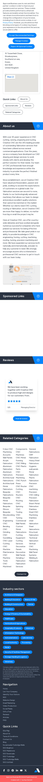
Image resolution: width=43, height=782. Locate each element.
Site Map (6, 731)
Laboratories (27, 638)
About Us (24, 99)
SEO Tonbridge (8, 757)
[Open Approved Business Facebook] (4, 770)
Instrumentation (11, 638)
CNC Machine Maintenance (8, 549)
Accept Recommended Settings (21, 35)
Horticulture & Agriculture (15, 623)
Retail (7, 647)
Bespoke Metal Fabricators (8, 501)
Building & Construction (14, 604)
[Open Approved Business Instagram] (8, 770)
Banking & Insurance (12, 600)
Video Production (10, 706)
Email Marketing (9, 703)
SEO (4, 697)
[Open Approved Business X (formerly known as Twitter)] (25, 770)
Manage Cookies (21, 41)
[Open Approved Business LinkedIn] (17, 770)
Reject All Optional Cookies (21, 46)
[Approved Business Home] (37, 770)
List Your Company (10, 692)
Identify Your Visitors (11, 694)
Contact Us (21, 574)
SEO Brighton (8, 748)
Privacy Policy (8, 23)
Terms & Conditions (10, 736)
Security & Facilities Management (17, 652)
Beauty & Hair (30, 600)
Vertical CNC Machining (33, 546)
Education (9, 609)
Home (5, 689)
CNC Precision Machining (20, 475)
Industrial (29, 628)
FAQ (4, 720)
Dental (30, 604)
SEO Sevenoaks (9, 754)
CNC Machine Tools (6, 558)
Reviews (28, 106)
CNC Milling (21, 463)
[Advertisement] (21, 327)
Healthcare (9, 619)
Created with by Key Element (21, 780)
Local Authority (11, 643)
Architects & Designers (14, 595)
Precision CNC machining (33, 486)
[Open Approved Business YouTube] (21, 770)
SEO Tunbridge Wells (11, 759)
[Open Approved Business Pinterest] (12, 770)
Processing (26, 643)
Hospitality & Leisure (13, 628)
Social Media (7, 709)
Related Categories (12, 112)
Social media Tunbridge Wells (14, 745)
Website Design (9, 700)
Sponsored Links (11, 106)
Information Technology (14, 633)
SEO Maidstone (9, 751)
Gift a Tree (7, 712)
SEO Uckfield (8, 762)
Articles (6, 717)
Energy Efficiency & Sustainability (18, 614)
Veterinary (9, 662)
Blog (4, 742)
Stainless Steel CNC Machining (33, 512)
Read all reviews (21, 419)
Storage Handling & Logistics (16, 657)
